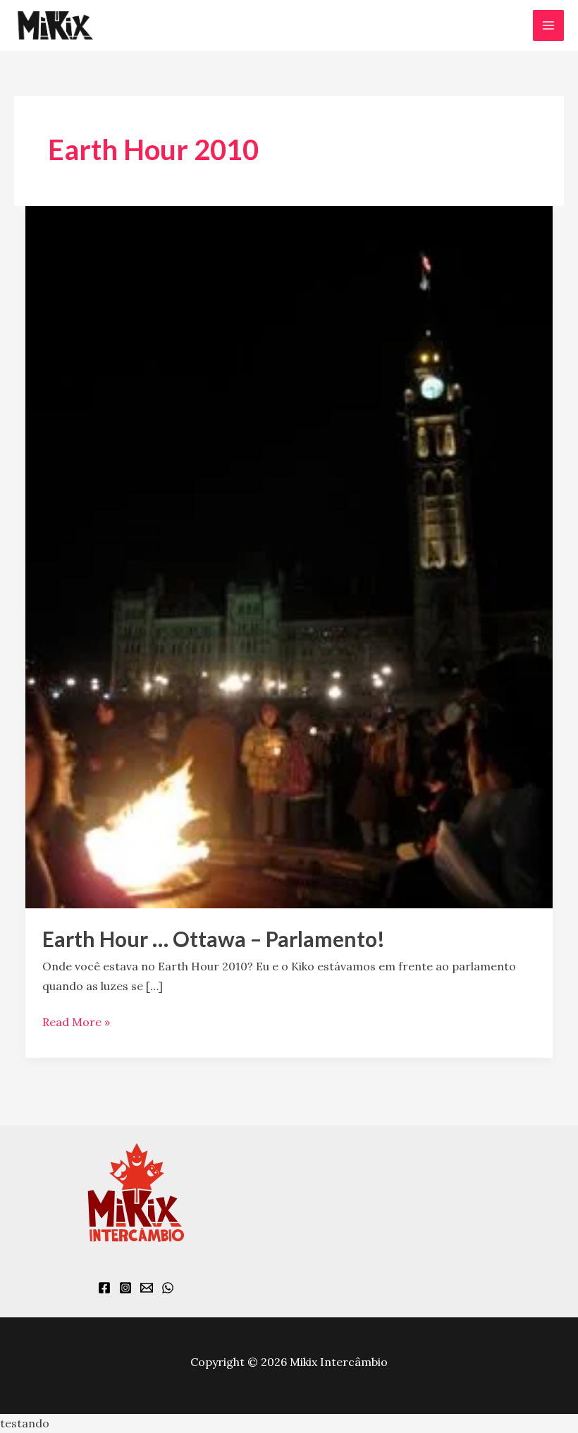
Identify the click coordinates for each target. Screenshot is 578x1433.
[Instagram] (125, 1287)
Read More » (76, 1021)
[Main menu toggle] (548, 25)
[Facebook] (104, 1287)
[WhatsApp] (167, 1287)
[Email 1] (146, 1287)
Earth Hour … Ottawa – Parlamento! (213, 938)
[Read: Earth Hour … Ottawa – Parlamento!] (289, 556)
